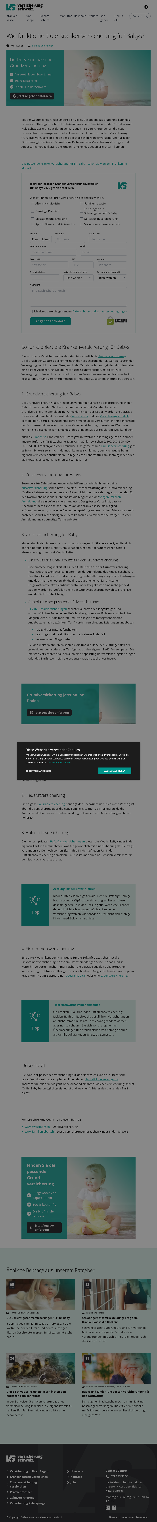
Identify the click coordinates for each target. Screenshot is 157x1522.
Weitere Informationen (59, 762)
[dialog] (78, 761)
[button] (38, 770)
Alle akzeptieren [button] (115, 770)
